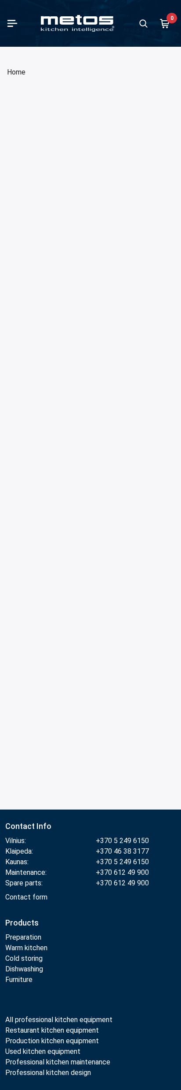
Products (22, 922)
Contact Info (28, 826)
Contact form (26, 897)
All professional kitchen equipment (58, 1019)
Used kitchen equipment (42, 1051)
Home (16, 72)
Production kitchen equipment (52, 1041)
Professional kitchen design (48, 1072)
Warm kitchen (26, 948)
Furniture (19, 979)
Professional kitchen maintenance (57, 1062)
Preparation (23, 937)
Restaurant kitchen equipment (53, 1030)
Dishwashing (24, 969)
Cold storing (24, 958)
